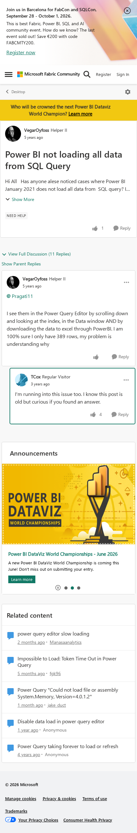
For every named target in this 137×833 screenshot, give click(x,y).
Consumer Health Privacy (87, 819)
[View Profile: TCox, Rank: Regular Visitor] (21, 380)
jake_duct (57, 705)
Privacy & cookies (59, 798)
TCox (35, 377)
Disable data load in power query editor (61, 721)
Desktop (18, 91)
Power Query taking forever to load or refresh (68, 746)
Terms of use (95, 798)
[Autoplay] (58, 587)
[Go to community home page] (48, 74)
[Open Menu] (127, 91)
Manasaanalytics (66, 642)
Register (103, 74)
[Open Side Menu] (9, 74)
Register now (20, 52)
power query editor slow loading (53, 633)
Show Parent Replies (21, 264)
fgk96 (55, 673)
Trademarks (16, 811)
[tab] (65, 587)
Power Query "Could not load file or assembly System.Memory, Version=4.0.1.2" (68, 693)
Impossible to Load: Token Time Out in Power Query (67, 661)
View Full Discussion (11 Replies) (39, 254)
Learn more (80, 113)
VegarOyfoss (36, 130)
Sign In (123, 74)
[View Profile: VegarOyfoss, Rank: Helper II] (13, 134)
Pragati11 (22, 296)
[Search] (87, 74)
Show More (23, 199)
